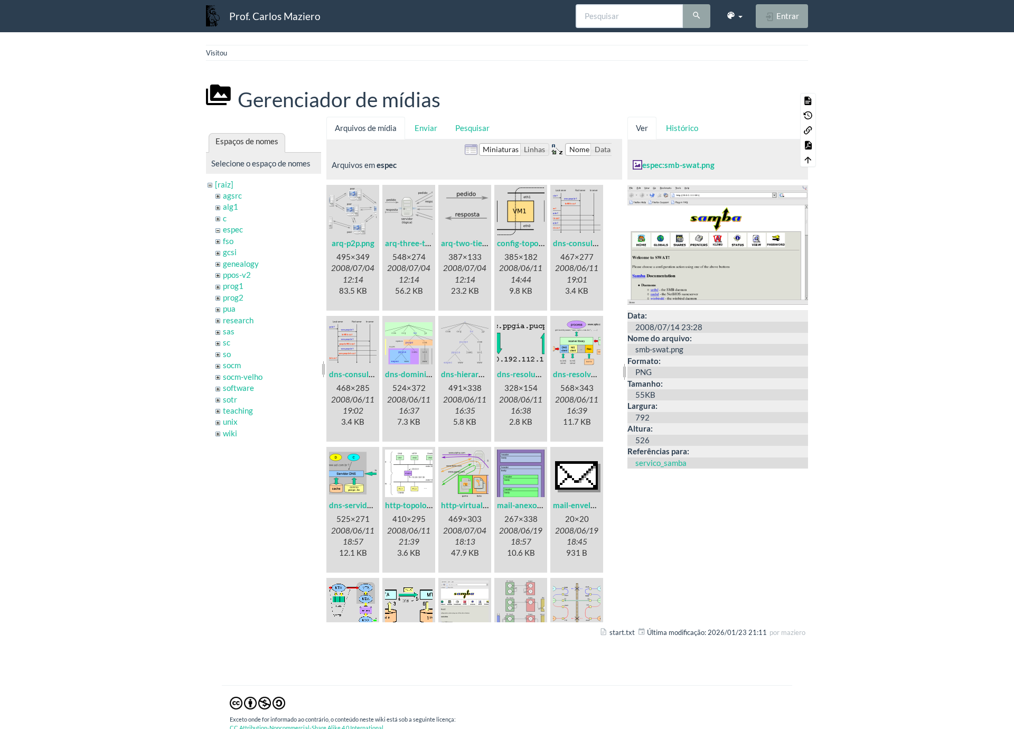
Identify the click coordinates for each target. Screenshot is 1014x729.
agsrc (232, 195)
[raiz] (224, 184)
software (238, 387)
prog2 (233, 297)
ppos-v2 (237, 274)
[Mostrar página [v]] (808, 100)
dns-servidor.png (359, 505)
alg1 (230, 206)
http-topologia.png (418, 505)
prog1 (233, 286)
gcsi (230, 252)
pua (229, 308)
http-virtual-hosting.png (484, 505)
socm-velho (242, 376)
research (238, 320)
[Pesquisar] (696, 16)
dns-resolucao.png (530, 374)
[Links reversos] (808, 130)
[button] (734, 16)
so (227, 354)
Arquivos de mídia (366, 128)
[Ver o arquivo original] (717, 243)
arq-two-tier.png (470, 243)
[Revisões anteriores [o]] (808, 115)
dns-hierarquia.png (475, 374)
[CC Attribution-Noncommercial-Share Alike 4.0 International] (257, 702)
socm (232, 365)
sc (226, 342)
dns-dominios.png (417, 374)
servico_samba (661, 463)
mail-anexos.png (526, 505)
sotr (230, 399)
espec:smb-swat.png (678, 165)
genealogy (241, 263)
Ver (642, 128)
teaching (238, 410)
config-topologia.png (534, 243)
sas (228, 331)
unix (230, 421)
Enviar (426, 128)
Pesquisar (472, 128)
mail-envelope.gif (583, 505)
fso (228, 241)
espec (233, 229)
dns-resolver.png (583, 374)
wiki (230, 433)
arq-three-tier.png (417, 243)
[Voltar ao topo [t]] (808, 159)
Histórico (682, 128)
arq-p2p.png (353, 243)
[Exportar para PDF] (808, 145)
